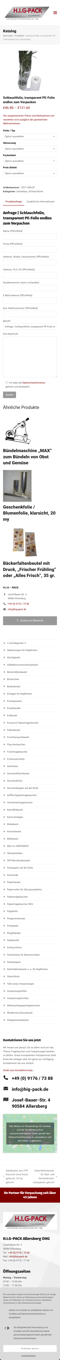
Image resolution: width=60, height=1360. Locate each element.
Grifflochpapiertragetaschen (22, 795)
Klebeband (12, 824)
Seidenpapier (14, 962)
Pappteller (12, 911)
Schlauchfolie (35, 191)
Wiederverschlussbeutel (19, 1012)
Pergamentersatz (16, 918)
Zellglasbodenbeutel (18, 1020)
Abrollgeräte (13, 657)
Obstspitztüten (15, 853)
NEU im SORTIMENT (18, 846)
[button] (55, 12)
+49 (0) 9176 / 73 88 (18, 603)
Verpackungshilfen (17, 991)
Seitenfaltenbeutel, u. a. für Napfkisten (27, 969)
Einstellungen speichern (30, 1348)
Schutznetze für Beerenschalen (23, 954)
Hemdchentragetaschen (19, 802)
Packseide (12, 875)
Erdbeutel (12, 715)
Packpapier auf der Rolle (20, 867)
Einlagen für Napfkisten (19, 693)
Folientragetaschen (17, 751)
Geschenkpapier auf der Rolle (22, 788)
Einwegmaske (14, 701)
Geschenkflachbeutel (18, 773)
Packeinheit (9, 155)
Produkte (19, 35)
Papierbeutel (13, 882)
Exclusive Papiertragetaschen (22, 722)
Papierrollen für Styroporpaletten (24, 889)
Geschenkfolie (14, 780)
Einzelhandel (13, 708)
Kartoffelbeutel (15, 809)
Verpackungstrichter (18, 998)
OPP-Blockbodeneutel (18, 860)
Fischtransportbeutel (18, 737)
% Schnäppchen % (16, 643)
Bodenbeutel (13, 686)
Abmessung (9, 143)
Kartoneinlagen (15, 817)
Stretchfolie (13, 976)
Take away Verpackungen (20, 983)
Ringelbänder (14, 933)
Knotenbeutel (14, 831)
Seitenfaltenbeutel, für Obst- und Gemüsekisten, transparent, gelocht (43, 1176)
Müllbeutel (12, 838)
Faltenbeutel (13, 730)
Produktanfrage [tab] (13, 201)
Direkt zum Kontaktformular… (18, 1070)
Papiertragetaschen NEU (20, 904)
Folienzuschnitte (16, 759)
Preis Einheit (10, 167)
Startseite (8, 35)
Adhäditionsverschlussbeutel (22, 664)
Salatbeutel (13, 940)
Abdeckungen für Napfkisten (22, 650)
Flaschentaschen (16, 744)
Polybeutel (12, 925)
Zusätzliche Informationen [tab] (41, 201)
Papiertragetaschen (17, 896)
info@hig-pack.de (17, 609)
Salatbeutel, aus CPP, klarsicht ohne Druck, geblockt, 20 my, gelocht (15, 1176)
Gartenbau (21, 191)
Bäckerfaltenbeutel (17, 672)
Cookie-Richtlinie (28, 1356)
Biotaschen (13, 679)
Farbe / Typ (9, 130)
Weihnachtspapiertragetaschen (23, 1005)
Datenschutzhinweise (33, 382)
